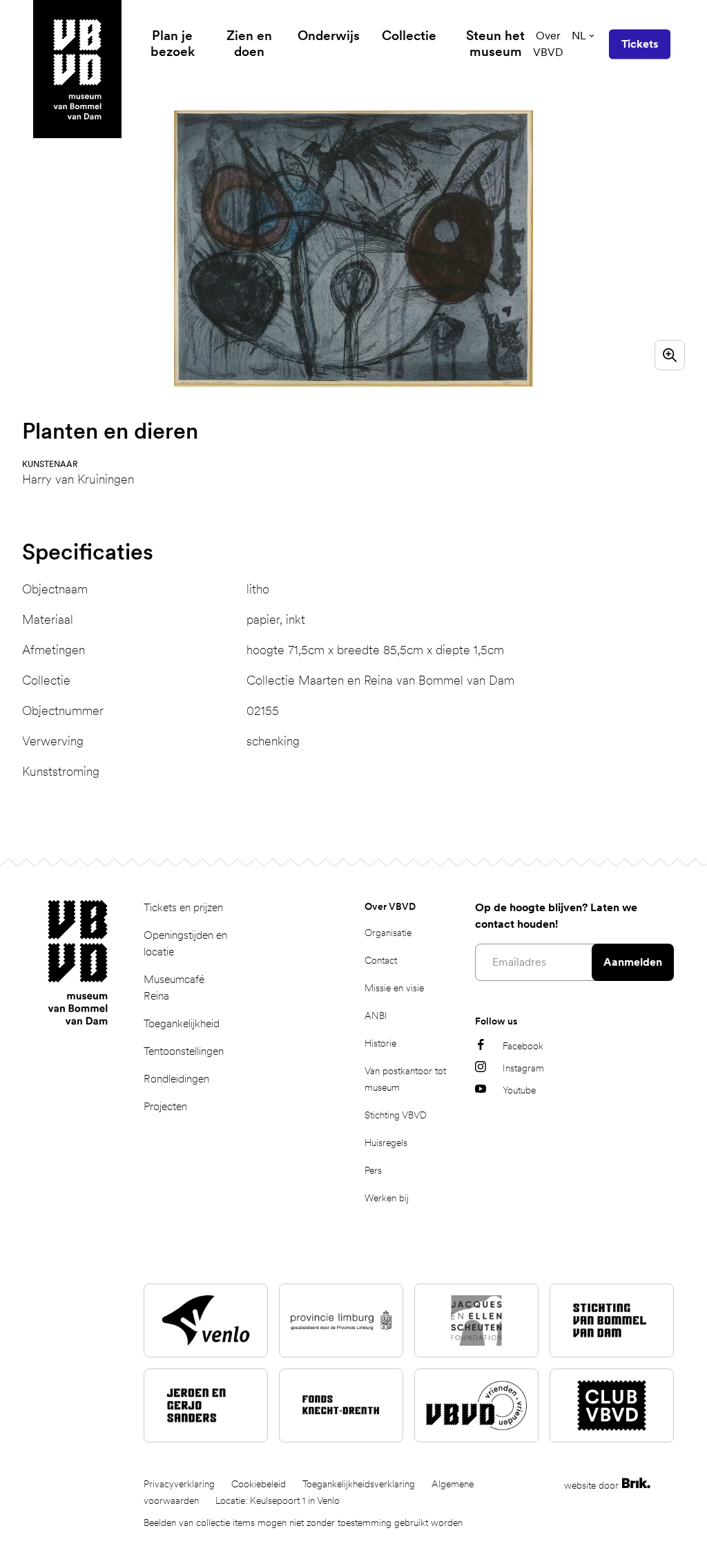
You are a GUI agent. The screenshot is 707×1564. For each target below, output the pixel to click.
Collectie (409, 36)
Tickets (639, 43)
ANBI (376, 1015)
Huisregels (386, 1142)
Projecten (165, 1106)
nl (579, 35)
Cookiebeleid (258, 1483)
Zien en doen (249, 43)
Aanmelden (632, 962)
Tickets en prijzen (183, 907)
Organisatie (388, 932)
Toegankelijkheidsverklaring (358, 1483)
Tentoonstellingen (184, 1051)
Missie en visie (394, 987)
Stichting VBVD (396, 1114)
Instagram (523, 1068)
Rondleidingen (176, 1078)
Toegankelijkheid (182, 1023)
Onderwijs (329, 36)
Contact (381, 960)
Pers (373, 1170)
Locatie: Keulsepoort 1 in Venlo (277, 1500)
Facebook (523, 1045)
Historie (380, 1043)
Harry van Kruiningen (78, 479)
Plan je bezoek (173, 43)
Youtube (519, 1090)
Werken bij (387, 1197)
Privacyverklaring (179, 1483)
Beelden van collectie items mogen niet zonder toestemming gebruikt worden (303, 1522)
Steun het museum (495, 43)
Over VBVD (548, 44)
